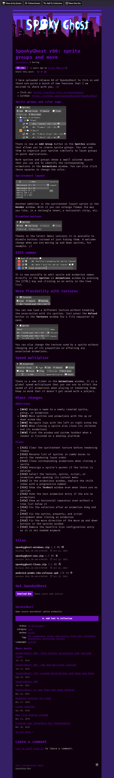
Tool (30, 629)
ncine (50, 636)
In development (36, 626)
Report (40, 765)
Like (22, 67)
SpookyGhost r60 (26, 681)
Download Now (24, 593)
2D (29, 636)
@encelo (62, 68)
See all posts (23, 732)
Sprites (60, 638)
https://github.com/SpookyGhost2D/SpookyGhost (64, 95)
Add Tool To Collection (59, 618)
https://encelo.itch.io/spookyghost (59, 92)
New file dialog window (31, 715)
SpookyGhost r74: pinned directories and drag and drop (54, 673)
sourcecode (48, 638)
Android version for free (33, 698)
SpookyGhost (21, 62)
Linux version (25, 706)
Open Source (61, 636)
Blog (29, 768)
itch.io (17, 765)
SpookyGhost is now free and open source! (45, 689)
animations (39, 636)
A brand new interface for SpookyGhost (42, 723)
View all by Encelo (29, 765)
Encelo (51, 68)
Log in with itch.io (29, 748)
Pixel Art (76, 636)
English (32, 642)
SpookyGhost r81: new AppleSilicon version (45, 664)
